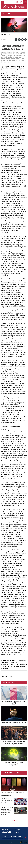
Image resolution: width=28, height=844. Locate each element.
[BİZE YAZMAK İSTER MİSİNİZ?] (14, 834)
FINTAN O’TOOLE (5, 34)
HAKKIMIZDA (17, 829)
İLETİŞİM (17, 832)
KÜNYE (17, 830)
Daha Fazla (14, 820)
